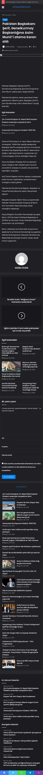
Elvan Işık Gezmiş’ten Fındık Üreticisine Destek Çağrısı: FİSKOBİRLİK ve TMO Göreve (10, 351)
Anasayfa (7, 15)
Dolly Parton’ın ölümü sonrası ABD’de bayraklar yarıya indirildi (27, 607)
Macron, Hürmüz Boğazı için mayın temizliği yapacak (29, 364)
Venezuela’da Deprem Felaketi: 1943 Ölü (18, 130)
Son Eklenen (21, 487)
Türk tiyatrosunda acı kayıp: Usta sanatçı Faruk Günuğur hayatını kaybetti (28, 582)
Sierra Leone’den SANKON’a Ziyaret (17, 590)
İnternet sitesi (7, 455)
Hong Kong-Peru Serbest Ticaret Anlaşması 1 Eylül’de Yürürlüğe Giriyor (30, 386)
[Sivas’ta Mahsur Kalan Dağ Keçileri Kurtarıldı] (11, 366)
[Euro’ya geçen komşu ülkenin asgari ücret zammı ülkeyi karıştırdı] (8, 515)
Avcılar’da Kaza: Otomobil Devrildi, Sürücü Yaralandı (9, 385)
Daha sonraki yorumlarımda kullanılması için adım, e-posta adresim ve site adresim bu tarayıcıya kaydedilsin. (21, 467)
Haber (14, 15)
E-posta (5, 446)
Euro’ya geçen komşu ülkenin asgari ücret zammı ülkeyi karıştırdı (28, 514)
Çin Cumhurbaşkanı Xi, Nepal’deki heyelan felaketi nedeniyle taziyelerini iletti (20, 495)
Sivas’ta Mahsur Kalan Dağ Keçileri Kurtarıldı (11, 375)
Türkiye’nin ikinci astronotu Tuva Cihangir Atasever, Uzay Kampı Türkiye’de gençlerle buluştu (20, 652)
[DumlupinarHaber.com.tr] (21, 7)
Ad (3, 438)
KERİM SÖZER (10, 47)
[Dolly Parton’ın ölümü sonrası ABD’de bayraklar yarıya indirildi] (8, 608)
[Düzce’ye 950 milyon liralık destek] (8, 664)
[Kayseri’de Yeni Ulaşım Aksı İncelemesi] (8, 505)
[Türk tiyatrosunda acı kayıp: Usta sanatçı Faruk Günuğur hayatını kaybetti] (8, 583)
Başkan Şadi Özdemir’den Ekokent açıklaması (31, 349)
